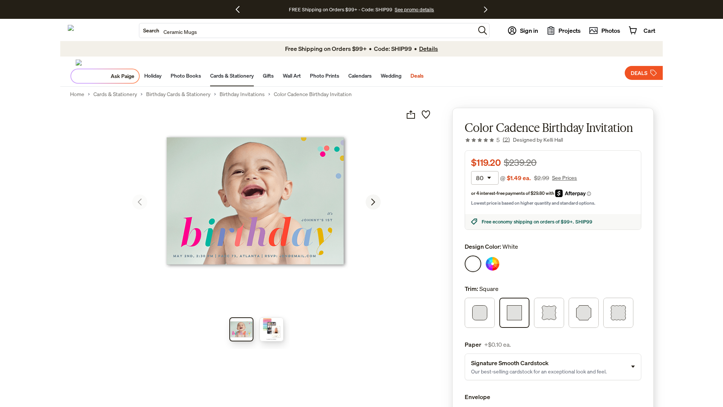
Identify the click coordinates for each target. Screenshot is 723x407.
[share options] (411, 114)
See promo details (414, 9)
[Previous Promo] (240, 9)
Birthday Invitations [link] (242, 94)
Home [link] (77, 94)
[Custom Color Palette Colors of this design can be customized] (492, 264)
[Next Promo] (485, 9)
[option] (473, 264)
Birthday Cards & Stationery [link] (178, 94)
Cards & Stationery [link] (115, 94)
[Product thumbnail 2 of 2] (271, 329)
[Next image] (373, 202)
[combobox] (307, 30)
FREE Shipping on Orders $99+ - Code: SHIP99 (340, 9)
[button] (482, 30)
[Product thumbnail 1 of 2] (241, 329)
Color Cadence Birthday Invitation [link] (313, 94)
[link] (487, 139)
